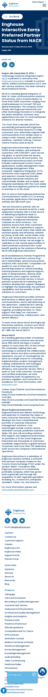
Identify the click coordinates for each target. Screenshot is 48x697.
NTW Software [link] (12, 634)
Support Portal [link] (12, 555)
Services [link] (9, 573)
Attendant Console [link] (14, 638)
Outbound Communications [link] (19, 609)
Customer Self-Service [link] (16, 605)
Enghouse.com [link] (12, 548)
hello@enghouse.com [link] (20, 527)
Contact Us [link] (10, 537)
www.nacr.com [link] (9, 384)
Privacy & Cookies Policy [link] (14, 684)
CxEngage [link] (10, 594)
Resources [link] (10, 580)
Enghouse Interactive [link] (13, 81)
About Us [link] (9, 576)
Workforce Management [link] (17, 646)
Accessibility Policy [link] (12, 686)
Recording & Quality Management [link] (22, 601)
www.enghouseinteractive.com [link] (18, 489)
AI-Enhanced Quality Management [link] (22, 612)
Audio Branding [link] (12, 657)
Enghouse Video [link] (13, 551)
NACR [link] (4, 78)
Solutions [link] (9, 569)
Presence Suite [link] (12, 620)
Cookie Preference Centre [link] (15, 692)
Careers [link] (9, 544)
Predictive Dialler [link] (13, 664)
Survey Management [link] (15, 649)
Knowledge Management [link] (17, 653)
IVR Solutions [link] (11, 668)
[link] (4, 691)
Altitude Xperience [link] (14, 627)
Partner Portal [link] (11, 559)
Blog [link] (7, 584)
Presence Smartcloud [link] (15, 623)
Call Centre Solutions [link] (15, 598)
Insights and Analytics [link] (16, 616)
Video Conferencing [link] (15, 660)
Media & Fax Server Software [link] (19, 642)
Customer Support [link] (14, 540)
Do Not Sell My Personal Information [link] (19, 689)
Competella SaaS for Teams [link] (19, 631)
